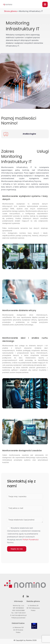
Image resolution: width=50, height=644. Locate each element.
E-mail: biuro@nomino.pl (18, 615)
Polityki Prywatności (31, 539)
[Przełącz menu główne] (45, 4)
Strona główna (10, 11)
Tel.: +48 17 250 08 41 (18, 613)
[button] (22, 596)
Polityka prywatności (18, 618)
